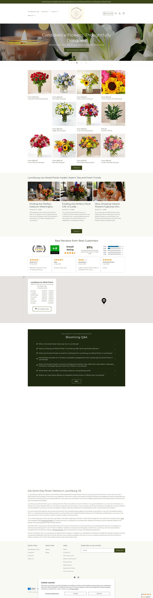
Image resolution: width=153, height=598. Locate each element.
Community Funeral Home (46, 426)
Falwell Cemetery (42, 428)
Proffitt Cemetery (68, 438)
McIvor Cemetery (56, 434)
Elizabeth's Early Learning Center (112, 426)
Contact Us (66, 552)
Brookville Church (58, 475)
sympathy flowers (47, 520)
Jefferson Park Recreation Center (97, 459)
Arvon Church (50, 462)
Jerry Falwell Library (98, 438)
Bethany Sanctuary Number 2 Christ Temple (59, 466)
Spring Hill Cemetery (62, 442)
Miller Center (93, 461)
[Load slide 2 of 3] (74, 63)
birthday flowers (57, 530)
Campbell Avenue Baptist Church (49, 479)
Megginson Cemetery (44, 436)
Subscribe (119, 550)
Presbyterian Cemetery (53, 438)
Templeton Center (117, 461)
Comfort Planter (106, 130)
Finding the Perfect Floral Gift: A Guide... (76, 205)
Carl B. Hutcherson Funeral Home (63, 424)
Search (48, 549)
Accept (75, 593)
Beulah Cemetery (62, 420)
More (76, 381)
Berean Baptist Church (61, 463)
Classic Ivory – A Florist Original (38, 130)
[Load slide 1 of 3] (71, 63)
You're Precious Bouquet (36, 162)
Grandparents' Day (33, 549)
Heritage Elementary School (102, 432)
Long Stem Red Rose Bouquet (38, 99)
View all (76, 168)
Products (30, 555)
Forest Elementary (100, 428)
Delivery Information (69, 559)
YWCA (102, 467)
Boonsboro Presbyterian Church (62, 471)
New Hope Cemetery (60, 436)
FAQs (65, 549)
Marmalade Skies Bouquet (85, 162)
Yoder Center (109, 467)
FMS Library (90, 428)
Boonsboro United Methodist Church (49, 473)
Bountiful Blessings (68, 473)
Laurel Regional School (107, 442)
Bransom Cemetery (52, 422)
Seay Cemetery (69, 440)
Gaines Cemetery (55, 430)
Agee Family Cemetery (45, 418)
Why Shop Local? (68, 555)
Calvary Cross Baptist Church (64, 477)
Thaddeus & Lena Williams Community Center (101, 463)
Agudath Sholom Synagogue (57, 458)
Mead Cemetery (69, 434)
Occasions (31, 552)
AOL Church (41, 458)
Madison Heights (54, 405)
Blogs (47, 552)
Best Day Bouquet (58, 162)
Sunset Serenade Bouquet (110, 162)
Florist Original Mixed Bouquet (111, 99)
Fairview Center (97, 457)
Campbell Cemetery (43, 424)
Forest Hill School (113, 428)
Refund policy (67, 565)
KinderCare (113, 440)
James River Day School (99, 436)
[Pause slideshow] (86, 63)
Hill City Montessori (97, 434)
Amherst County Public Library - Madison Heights (105, 418)
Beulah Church (49, 470)
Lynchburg (45, 405)
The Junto (94, 465)
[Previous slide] (67, 63)
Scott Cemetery (57, 440)
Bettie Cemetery (49, 420)
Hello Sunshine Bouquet (85, 99)
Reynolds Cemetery (43, 440)
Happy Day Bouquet (59, 130)
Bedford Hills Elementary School (97, 420)
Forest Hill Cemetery (55, 428)
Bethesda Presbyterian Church (48, 467)
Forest (39, 405)
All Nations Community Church (55, 459)
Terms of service (68, 571)
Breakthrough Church (44, 475)
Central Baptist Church (58, 481)
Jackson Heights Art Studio (114, 457)
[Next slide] (81, 63)
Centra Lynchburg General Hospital (99, 405)
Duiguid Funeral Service (66, 426)
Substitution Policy (69, 568)
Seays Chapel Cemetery (45, 442)
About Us (31, 559)
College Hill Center (92, 455)
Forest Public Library (102, 430)
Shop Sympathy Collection (76, 50)
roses (122, 518)
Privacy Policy (74, 589)
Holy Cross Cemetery (59, 432)
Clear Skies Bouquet (59, 99)
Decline (99, 593)
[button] (45, 11)
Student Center (104, 461)
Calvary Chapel (48, 477)
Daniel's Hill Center (107, 455)
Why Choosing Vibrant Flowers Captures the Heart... (107, 205)
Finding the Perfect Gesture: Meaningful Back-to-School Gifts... (42, 205)
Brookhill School (97, 422)
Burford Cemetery (68, 422)
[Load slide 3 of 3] (77, 63)
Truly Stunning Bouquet (85, 130)
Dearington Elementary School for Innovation (106, 424)
